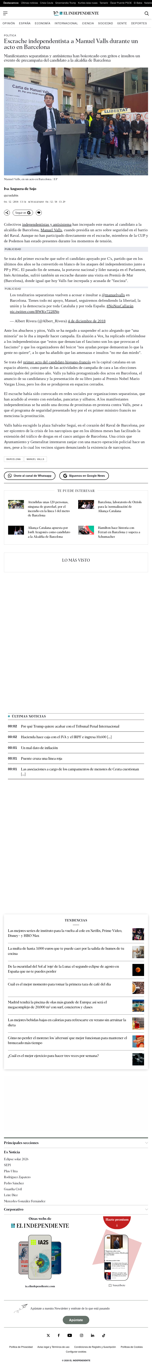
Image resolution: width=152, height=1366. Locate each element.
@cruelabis (11, 195)
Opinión (9, 23)
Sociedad (105, 23)
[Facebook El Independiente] (59, 1336)
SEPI (7, 1165)
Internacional (66, 23)
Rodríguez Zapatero (17, 1177)
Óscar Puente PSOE (121, 2)
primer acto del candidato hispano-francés (57, 362)
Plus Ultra (11, 1171)
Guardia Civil (13, 1189)
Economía (42, 23)
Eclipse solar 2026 (16, 1159)
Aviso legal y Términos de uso (53, 1346)
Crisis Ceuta (46, 2)
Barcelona (14, 459)
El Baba (138, 2)
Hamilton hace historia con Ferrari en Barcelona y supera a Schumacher (119, 532)
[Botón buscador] (147, 13)
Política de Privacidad (21, 1346)
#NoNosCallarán (120, 306)
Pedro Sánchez (14, 1183)
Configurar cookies (76, 1351)
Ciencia (88, 23)
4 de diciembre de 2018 (86, 321)
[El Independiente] (76, 13)
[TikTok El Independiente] (103, 1336)
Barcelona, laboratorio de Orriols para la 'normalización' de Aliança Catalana (120, 506)
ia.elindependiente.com (40, 1286)
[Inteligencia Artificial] (40, 1278)
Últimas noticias (29, 2)
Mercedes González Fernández (24, 1201)
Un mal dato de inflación (39, 748)
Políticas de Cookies (132, 1346)
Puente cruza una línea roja (41, 758)
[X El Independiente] (48, 1336)
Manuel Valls (51, 230)
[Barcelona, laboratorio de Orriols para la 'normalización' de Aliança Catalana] (86, 509)
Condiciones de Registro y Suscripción (95, 1346)
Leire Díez (11, 1195)
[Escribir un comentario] (39, 213)
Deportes (139, 23)
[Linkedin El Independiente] (92, 1336)
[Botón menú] (5, 13)
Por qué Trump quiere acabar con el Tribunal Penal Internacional (70, 726)
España (25, 23)
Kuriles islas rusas (88, 2)
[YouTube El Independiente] (69, 1336)
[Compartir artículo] (7, 213)
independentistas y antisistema (46, 224)
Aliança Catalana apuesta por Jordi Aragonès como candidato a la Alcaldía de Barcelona (49, 532)
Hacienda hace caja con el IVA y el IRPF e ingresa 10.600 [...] (66, 737)
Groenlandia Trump (65, 2)
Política (10, 35)
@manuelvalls (113, 295)
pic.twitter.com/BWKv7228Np (34, 311)
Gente (122, 23)
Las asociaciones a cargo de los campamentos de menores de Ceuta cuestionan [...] (80, 771)
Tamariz (104, 2)
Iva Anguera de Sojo (20, 189)
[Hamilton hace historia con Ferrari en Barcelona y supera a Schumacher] (86, 532)
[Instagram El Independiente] (81, 1336)
